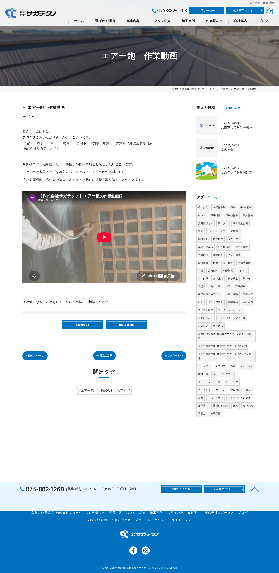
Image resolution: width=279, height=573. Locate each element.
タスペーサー (215, 398)
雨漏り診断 (231, 294)
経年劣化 (203, 207)
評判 (200, 302)
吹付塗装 (203, 263)
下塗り (243, 271)
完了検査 (228, 263)
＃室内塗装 (234, 255)
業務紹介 (213, 271)
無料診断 (203, 239)
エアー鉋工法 (205, 247)
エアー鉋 (220, 390)
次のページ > (173, 355)
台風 (215, 263)
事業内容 (233, 302)
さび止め (218, 278)
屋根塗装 (248, 294)
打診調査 (240, 286)
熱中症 (246, 278)
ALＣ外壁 (203, 278)
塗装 (200, 231)
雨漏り (249, 390)
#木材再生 (246, 207)
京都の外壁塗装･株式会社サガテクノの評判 (222, 346)
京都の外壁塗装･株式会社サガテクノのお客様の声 (225, 336)
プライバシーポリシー (230, 310)
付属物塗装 (231, 215)
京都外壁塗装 (240, 223)
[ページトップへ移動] (255, 489)
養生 (232, 207)
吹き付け (235, 390)
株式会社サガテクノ (209, 294)
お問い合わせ (206, 10)
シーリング (231, 382)
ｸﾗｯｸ (235, 406)
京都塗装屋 (219, 207)
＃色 (200, 271)
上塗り (202, 286)
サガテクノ (234, 239)
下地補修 (216, 215)
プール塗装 (241, 247)
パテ (227, 286)
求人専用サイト (243, 10)
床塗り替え (246, 366)
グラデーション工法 (209, 382)
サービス (218, 326)
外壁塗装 (220, 366)
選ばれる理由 (205, 310)
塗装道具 (218, 255)
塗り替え (235, 231)
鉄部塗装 (233, 278)
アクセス (240, 318)
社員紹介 (203, 255)
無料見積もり (205, 223)
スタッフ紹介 (215, 302)
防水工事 (203, 374)
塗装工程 (216, 413)
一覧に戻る (104, 355)
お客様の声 (224, 247)
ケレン (202, 215)
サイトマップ (181, 520)
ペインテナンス (216, 231)
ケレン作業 (224, 318)
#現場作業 (228, 271)
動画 (232, 366)
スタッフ (203, 326)
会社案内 (248, 302)
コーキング (204, 390)
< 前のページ (35, 355)
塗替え (202, 413)
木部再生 (218, 239)
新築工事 (216, 286)
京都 (200, 398)
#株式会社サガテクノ (114, 390)
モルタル (223, 223)
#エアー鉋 (86, 390)
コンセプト (204, 366)
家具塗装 (248, 215)
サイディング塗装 (223, 374)
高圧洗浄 (203, 406)
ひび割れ (248, 406)
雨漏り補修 (244, 263)
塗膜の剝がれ (220, 406)
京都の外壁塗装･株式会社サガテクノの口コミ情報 (225, 356)
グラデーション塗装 (239, 398)
